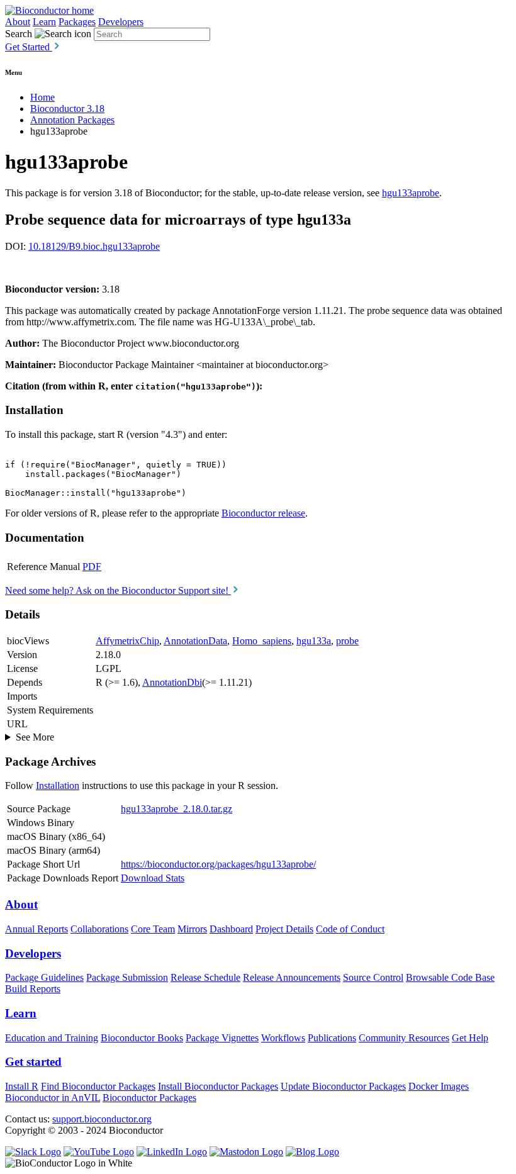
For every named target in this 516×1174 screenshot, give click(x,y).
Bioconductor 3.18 (67, 108)
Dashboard (231, 929)
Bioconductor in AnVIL (52, 1097)
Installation (57, 785)
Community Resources (404, 1037)
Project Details (284, 929)
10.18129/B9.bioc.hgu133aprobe (94, 246)
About (17, 21)
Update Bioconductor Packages (343, 1086)
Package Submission (127, 977)
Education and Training (51, 1037)
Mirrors (192, 929)
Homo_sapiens (261, 640)
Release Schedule (205, 977)
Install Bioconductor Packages (218, 1086)
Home (42, 97)
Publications (332, 1037)
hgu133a (313, 640)
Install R (21, 1086)
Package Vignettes (222, 1037)
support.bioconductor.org (102, 1119)
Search (18, 33)
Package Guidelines (44, 977)
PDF (91, 566)
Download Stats (152, 878)
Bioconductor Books (142, 1037)
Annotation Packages (72, 120)
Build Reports (32, 988)
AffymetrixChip (127, 640)
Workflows (283, 1037)
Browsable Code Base (450, 977)
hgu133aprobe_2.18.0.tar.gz (176, 808)
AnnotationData (195, 640)
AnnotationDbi (172, 682)
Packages (77, 21)
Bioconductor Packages (149, 1097)
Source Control (373, 977)
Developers (120, 21)
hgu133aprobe (410, 192)
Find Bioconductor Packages (98, 1086)
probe (347, 640)
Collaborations (99, 929)
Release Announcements (291, 977)
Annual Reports (36, 929)
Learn (44, 21)
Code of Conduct (350, 929)
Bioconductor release (263, 513)
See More (35, 737)
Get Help (470, 1037)
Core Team (153, 929)
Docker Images (438, 1086)
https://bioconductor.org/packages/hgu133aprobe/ (218, 864)
